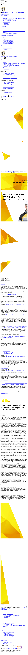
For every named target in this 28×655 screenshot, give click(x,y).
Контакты (5, 49)
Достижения (6, 24)
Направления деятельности (7, 35)
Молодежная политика (8, 43)
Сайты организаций (7, 48)
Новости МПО (11, 171)
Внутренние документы (8, 28)
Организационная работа (8, 41)
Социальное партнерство (8, 37)
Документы (3, 26)
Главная (2, 171)
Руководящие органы (8, 19)
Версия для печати (6, 502)
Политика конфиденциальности (10, 33)
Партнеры (5, 23)
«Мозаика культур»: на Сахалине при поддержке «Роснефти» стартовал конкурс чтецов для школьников (14, 327)
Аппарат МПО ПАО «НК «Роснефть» (11, 20)
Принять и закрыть (5, 653)
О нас (4, 17)
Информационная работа (8, 42)
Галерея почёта (6, 22)
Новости (6, 171)
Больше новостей (4, 347)
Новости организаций (8, 352)
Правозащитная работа (8, 40)
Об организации (4, 15)
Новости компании (7, 353)
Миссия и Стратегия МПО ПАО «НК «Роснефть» (14, 18)
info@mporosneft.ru (5, 14)
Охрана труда (6, 38)
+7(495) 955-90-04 (12, 12)
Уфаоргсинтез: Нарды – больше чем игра (14, 304)
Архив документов (7, 29)
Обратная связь (4, 45)
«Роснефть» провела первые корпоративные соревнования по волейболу (13, 337)
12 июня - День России (10, 294)
